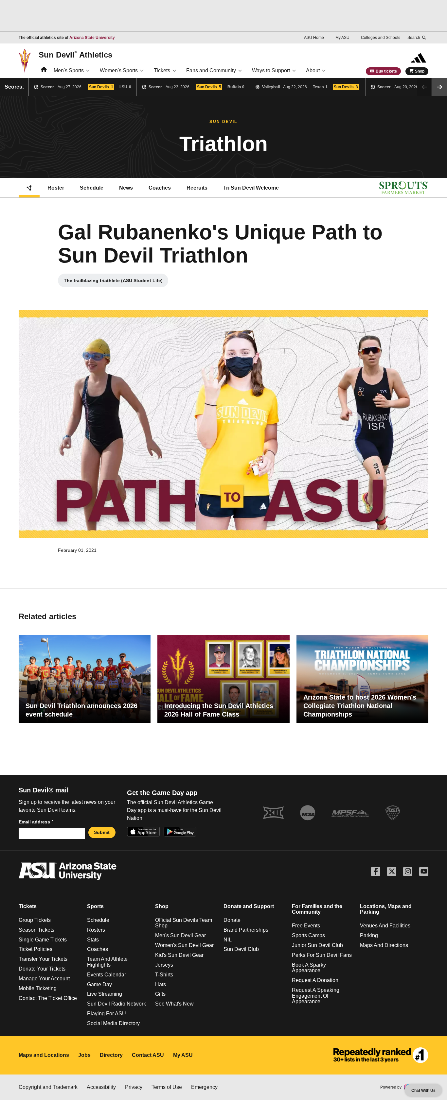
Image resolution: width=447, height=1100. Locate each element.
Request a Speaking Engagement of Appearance (315, 995)
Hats (160, 984)
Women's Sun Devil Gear (184, 945)
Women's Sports (119, 70)
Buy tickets (386, 71)
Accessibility (101, 1087)
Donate (232, 920)
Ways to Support (271, 70)
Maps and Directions (384, 945)
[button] (439, 87)
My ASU (342, 37)
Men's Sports (69, 70)
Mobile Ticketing (38, 988)
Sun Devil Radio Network (116, 1004)
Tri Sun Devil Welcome (251, 188)
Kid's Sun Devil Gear (179, 955)
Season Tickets (36, 930)
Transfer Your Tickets (43, 959)
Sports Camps (308, 935)
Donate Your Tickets (42, 969)
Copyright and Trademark (48, 1087)
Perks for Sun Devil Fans (322, 955)
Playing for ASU (106, 1013)
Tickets (162, 70)
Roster (55, 188)
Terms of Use (167, 1087)
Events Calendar (106, 974)
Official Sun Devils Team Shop (183, 923)
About (313, 70)
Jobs (84, 1055)
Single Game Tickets (43, 939)
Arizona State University (92, 37)
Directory (111, 1055)
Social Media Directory (113, 1023)
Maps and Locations (44, 1055)
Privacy (133, 1087)
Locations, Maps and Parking (386, 909)
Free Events (306, 925)
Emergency (204, 1087)
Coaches (160, 188)
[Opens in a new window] (380, 1055)
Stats (93, 939)
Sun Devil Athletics (75, 54)
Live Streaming (104, 994)
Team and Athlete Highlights (107, 962)
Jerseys (164, 965)
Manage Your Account (44, 978)
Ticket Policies (35, 949)
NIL (228, 939)
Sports (95, 906)
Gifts (160, 994)
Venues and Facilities (385, 925)
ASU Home (314, 37)
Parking (369, 935)
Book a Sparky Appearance (309, 967)
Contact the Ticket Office (48, 998)
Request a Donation (315, 980)
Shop (419, 71)
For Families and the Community (317, 909)
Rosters (96, 930)
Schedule (91, 188)
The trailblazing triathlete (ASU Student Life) (115, 282)
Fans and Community (211, 70)
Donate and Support (249, 906)
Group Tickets (35, 920)
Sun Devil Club (241, 949)
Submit (102, 832)
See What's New (174, 1004)
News (126, 188)
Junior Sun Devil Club (317, 945)
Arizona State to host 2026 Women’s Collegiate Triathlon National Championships (359, 706)
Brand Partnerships (246, 930)
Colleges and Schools (380, 37)
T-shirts (164, 974)
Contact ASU (148, 1055)
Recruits (197, 188)
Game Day (99, 984)
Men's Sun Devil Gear (180, 935)
